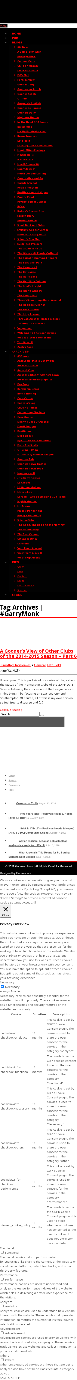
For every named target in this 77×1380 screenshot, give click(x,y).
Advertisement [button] (10, 1328)
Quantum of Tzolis (27, 803)
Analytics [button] (6, 1302)
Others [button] (4, 1355)
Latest (12, 775)
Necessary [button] (7, 982)
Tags (11, 789)
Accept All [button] (29, 902)
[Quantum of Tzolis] (12, 803)
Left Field (54, 665)
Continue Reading (11, 710)
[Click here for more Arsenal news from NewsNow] (32, 722)
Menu (3, 25)
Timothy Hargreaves (15, 665)
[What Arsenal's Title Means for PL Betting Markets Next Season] (13, 852)
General (40, 665)
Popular (12, 780)
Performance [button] (9, 1275)
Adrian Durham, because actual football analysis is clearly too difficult (38, 843)
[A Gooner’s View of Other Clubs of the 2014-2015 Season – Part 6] (10, 642)
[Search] (42, 715)
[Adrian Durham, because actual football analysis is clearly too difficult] (13, 841)
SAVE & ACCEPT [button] (11, 1378)
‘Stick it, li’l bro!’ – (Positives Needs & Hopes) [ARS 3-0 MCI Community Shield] (41, 830)
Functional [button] (7, 1248)
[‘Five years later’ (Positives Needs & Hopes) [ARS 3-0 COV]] (13, 814)
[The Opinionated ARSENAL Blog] (38, 21)
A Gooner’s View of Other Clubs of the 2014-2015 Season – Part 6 (38, 653)
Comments (14, 785)
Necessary (12, 987)
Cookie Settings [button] (10, 902)
